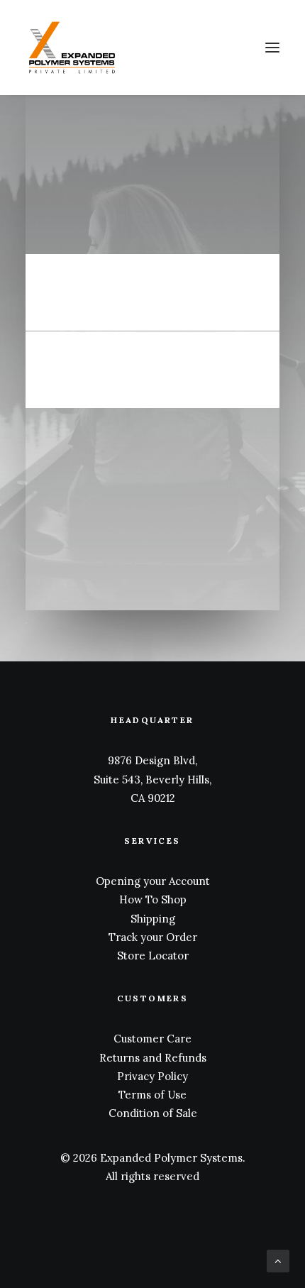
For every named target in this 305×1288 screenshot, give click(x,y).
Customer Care (152, 1038)
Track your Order (153, 937)
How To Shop (153, 899)
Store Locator (153, 955)
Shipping (153, 918)
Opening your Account (153, 881)
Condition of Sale (153, 1113)
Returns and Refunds (152, 1057)
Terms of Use (152, 1094)
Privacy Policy (152, 1076)
